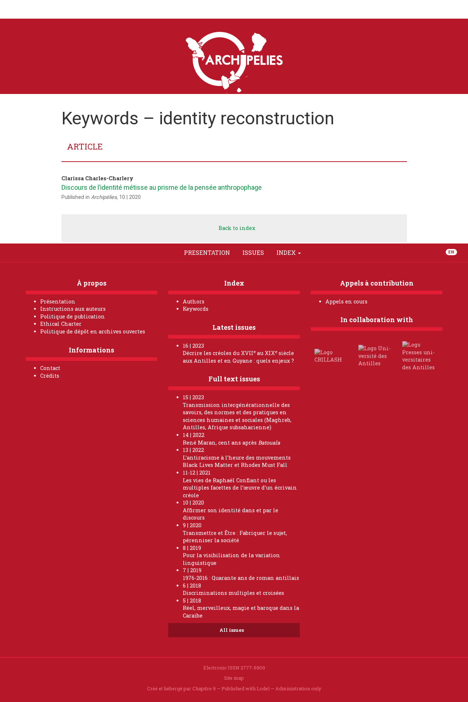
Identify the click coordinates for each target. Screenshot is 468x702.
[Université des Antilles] (375, 355)
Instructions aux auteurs (73, 308)
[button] (169, 253)
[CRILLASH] (332, 355)
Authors (193, 301)
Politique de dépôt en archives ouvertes (92, 331)
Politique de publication (72, 316)
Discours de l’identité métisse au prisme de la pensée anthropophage (161, 187)
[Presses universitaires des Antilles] (419, 355)
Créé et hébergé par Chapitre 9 (181, 688)
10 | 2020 (130, 197)
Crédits (49, 375)
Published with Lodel (245, 688)
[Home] (152, 253)
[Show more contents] (315, 253)
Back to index (236, 227)
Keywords (195, 308)
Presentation (207, 252)
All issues (232, 630)
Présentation (57, 301)
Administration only (298, 688)
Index (286, 252)
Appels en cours (346, 301)
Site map (234, 678)
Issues (253, 252)
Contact (50, 368)
